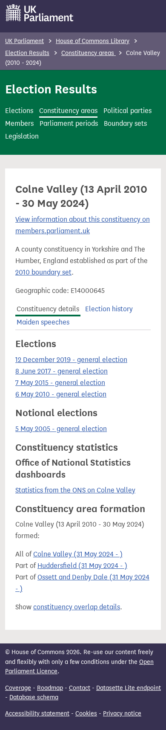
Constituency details (48, 309)
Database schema (33, 697)
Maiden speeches (43, 322)
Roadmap (50, 688)
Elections (19, 111)
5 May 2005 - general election (61, 429)
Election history (109, 309)
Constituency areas (88, 53)
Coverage (18, 688)
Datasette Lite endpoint (128, 688)
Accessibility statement (37, 713)
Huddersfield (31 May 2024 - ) (82, 566)
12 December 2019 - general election (71, 360)
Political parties (127, 111)
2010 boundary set (43, 272)
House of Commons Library (92, 41)
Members (19, 123)
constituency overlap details (76, 607)
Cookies (86, 713)
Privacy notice (122, 713)
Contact (79, 688)
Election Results (27, 53)
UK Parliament (24, 41)
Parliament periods (69, 123)
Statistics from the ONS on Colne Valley (75, 490)
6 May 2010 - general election (60, 394)
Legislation (22, 136)
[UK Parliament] (39, 12)
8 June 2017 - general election (61, 371)
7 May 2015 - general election (60, 383)
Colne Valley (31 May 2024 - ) (78, 554)
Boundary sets (125, 123)
